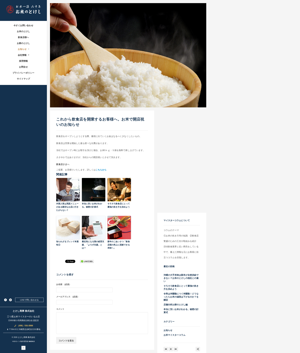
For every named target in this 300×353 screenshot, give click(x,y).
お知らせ (22, 49)
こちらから (101, 169)
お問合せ (23, 67)
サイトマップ (23, 79)
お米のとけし (23, 31)
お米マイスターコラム (174, 335)
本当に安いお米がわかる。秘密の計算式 (92, 205)
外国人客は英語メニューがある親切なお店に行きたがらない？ (67, 206)
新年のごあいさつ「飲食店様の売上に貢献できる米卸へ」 (119, 244)
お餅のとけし (23, 43)
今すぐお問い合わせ (23, 25)
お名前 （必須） (63, 284)
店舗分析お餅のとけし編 (176, 304)
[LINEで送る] (87, 261)
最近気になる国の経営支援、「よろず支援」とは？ (93, 244)
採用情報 (23, 61)
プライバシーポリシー (23, 73)
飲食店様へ (23, 37)
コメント (60, 309)
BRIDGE (32, 341)
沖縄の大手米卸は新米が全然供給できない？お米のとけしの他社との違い (181, 278)
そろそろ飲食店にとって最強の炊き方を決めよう (119, 205)
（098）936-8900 (24, 325)
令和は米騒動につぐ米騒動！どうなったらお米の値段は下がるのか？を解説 (181, 296)
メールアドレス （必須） (67, 296)
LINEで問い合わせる (29, 300)
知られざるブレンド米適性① (67, 243)
